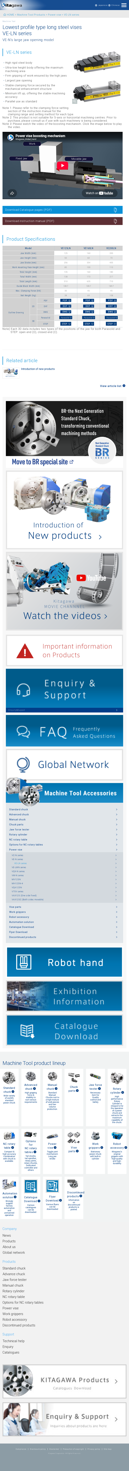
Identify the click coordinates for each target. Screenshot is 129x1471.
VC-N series (17, 855)
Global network (14, 1253)
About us (9, 1247)
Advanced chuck (19, 814)
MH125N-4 (17, 883)
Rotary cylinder (18, 834)
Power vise (54, 14)
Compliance (21, 1449)
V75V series (18, 891)
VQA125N (17, 887)
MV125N (16, 879)
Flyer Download (18, 932)
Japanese (103, 5)
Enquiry (8, 1347)
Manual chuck (17, 819)
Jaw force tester (19, 829)
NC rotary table (18, 839)
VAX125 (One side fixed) (24, 895)
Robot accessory (19, 917)
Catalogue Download (21, 927)
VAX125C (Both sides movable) (28, 899)
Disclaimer (54, 1449)
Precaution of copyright (73, 1449)
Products (9, 1241)
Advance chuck (14, 1274)
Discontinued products (22, 937)
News (7, 1235)
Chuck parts (16, 824)
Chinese (115, 5)
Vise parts (15, 907)
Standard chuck (18, 809)
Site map (108, 1449)
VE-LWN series (19, 867)
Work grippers (17, 912)
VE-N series (17, 859)
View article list (110, 386)
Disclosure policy (38, 1449)
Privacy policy (94, 1449)
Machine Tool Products (31, 14)
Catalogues (11, 1352)
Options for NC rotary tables (26, 844)
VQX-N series (18, 871)
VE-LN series (20, 863)
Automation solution (21, 922)
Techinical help (14, 1341)
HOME (10, 14)
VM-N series (18, 875)
